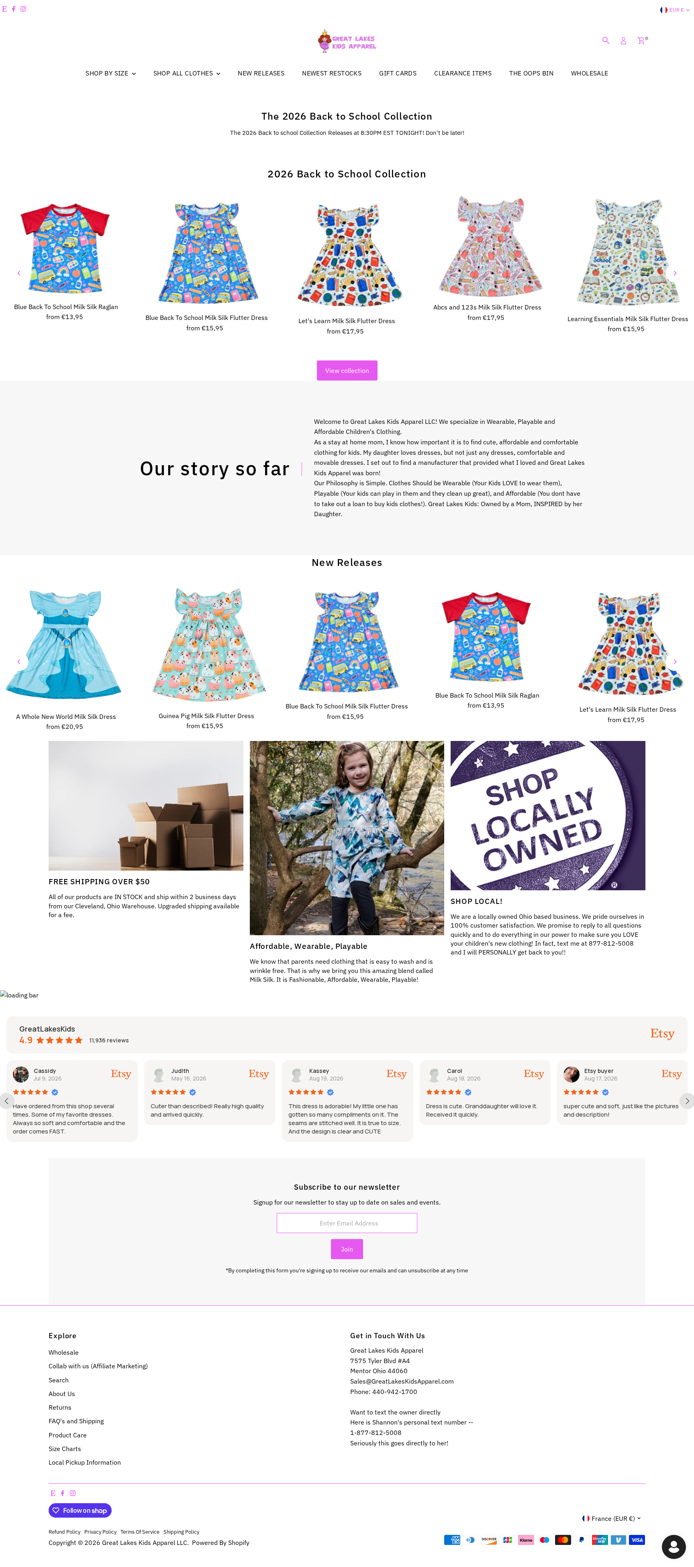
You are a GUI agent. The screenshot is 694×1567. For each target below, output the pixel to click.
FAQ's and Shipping (76, 1421)
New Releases (347, 562)
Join (347, 1249)
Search (59, 1380)
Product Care (68, 1435)
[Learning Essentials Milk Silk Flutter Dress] (627, 252)
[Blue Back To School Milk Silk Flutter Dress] (207, 251)
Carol (317, 1070)
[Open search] (606, 40)
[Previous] (19, 273)
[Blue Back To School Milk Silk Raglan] (66, 246)
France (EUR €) (613, 1518)
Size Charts (65, 1449)
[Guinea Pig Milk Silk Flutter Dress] (207, 645)
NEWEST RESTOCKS (331, 73)
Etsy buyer (462, 1070)
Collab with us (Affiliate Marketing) (98, 1366)
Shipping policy (181, 1531)
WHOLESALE (589, 73)
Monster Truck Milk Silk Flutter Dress (86, 1532)
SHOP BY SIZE (108, 73)
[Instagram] (23, 10)
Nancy (594, 1070)
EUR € (677, 9)
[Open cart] (641, 40)
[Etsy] (4, 10)
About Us (62, 1394)
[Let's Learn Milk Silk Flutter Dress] (347, 253)
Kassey (182, 1070)
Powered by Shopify (220, 1543)
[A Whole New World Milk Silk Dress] (66, 645)
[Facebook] (13, 10)
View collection (347, 370)
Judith (44, 1070)
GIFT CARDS (397, 73)
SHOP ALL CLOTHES (184, 73)
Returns (60, 1407)
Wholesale (64, 1352)
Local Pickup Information (85, 1462)
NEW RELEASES (261, 73)
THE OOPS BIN (531, 73)
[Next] (674, 273)
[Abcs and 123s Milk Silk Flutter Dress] (487, 246)
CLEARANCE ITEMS (463, 73)
